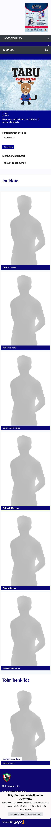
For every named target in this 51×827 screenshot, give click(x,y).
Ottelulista (8, 147)
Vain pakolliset (34, 814)
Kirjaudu (8, 50)
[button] (25, 231)
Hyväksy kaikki (17, 814)
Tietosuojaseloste (10, 786)
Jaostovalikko (26, 38)
